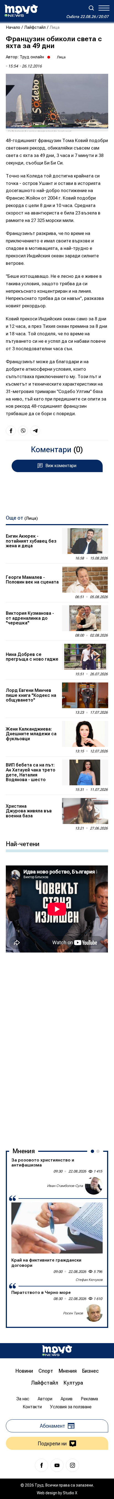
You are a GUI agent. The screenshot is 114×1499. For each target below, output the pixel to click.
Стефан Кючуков (89, 1280)
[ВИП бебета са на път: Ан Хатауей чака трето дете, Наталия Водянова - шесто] (85, 773)
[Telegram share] (35, 431)
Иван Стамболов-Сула (65, 1186)
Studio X (70, 1493)
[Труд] (57, 1350)
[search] (91, 8)
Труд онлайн (32, 56)
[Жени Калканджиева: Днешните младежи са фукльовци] (85, 734)
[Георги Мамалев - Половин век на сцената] (85, 580)
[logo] (21, 11)
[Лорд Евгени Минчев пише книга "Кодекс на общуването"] (85, 695)
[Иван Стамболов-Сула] (94, 1186)
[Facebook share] (11, 431)
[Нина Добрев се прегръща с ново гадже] (85, 657)
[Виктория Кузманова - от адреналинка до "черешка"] (85, 618)
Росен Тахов (73, 1313)
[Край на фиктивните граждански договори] (57, 1228)
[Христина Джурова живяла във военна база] (85, 811)
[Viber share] (23, 431)
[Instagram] (72, 1465)
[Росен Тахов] (94, 1313)
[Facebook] (41, 1465)
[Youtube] (57, 1465)
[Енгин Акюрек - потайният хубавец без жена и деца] (85, 541)
